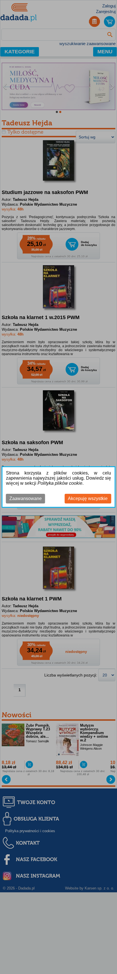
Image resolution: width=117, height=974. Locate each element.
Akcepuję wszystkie (88, 498)
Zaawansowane (25, 498)
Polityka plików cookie (59, 483)
